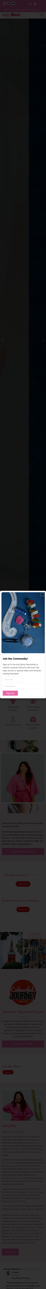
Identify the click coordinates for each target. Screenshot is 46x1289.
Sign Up (10, 693)
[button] (42, 594)
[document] (23, 644)
